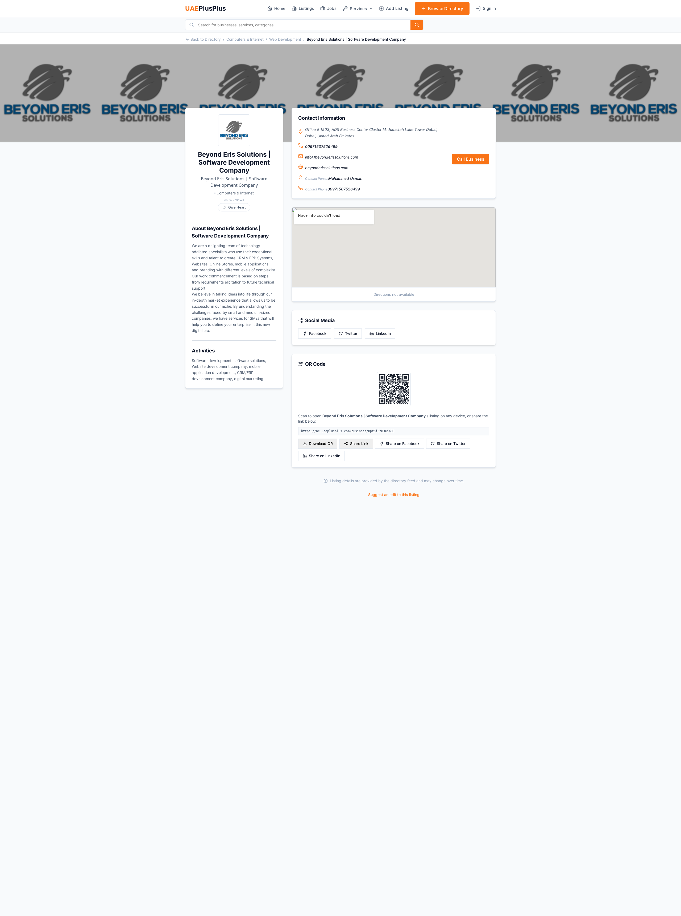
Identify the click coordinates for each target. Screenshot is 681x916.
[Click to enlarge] (394, 389)
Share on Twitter (451, 443)
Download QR (321, 443)
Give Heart (237, 207)
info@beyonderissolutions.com (331, 157)
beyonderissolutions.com (326, 167)
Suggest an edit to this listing (394, 494)
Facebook (317, 333)
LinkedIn (383, 333)
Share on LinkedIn (324, 455)
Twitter (351, 333)
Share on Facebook (403, 443)
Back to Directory (205, 39)
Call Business (470, 159)
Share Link (359, 443)
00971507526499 (321, 146)
